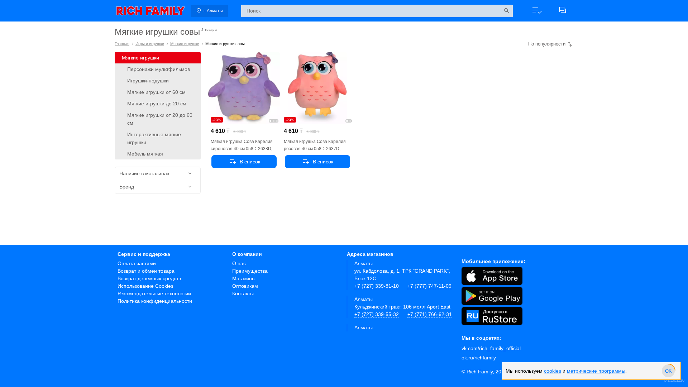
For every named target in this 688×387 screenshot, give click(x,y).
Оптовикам (245, 286)
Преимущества (250, 271)
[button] (537, 11)
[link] (150, 10)
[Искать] (506, 11)
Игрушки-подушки (148, 80)
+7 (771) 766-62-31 (429, 314)
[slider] (668, 371)
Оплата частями (137, 263)
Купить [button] (244, 161)
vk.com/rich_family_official (491, 348)
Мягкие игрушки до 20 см (156, 103)
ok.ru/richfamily (479, 357)
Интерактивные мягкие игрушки (154, 138)
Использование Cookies (145, 286)
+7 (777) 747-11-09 (429, 286)
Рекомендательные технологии (154, 293)
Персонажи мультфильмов (158, 69)
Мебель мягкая (145, 154)
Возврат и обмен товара (146, 271)
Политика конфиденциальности (155, 301)
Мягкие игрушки (184, 44)
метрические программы (596, 371)
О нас (239, 263)
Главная (122, 44)
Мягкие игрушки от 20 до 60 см (159, 119)
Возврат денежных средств (149, 278)
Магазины (243, 278)
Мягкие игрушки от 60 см (156, 92)
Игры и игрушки (149, 44)
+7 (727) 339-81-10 (376, 286)
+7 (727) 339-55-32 (376, 314)
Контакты (243, 293)
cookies (552, 371)
